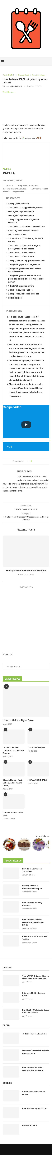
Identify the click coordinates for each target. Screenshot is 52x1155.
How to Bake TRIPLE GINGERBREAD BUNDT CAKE (33, 922)
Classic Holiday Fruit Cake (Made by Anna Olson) (12, 783)
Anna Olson (17, 86)
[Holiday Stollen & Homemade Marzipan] (26, 551)
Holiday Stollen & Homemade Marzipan (26, 570)
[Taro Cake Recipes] (38, 736)
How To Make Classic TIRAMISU (32, 870)
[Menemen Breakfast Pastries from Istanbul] (11, 1055)
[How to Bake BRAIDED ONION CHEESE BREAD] (11, 1072)
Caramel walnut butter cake (13, 813)
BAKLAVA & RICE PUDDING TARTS (35, 937)
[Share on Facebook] (34, 461)
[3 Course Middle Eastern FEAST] (11, 997)
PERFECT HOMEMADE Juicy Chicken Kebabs (35, 1011)
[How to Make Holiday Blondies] (11, 907)
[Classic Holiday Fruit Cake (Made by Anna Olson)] (14, 769)
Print (8, 169)
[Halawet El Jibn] (11, 1129)
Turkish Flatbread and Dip (34, 1034)
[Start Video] (26, 425)
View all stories (42, 836)
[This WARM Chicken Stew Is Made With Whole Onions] (11, 980)
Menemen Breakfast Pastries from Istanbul (35, 1052)
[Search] (49, 61)
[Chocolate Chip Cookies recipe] (11, 1095)
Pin (4, 169)
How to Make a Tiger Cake (18, 720)
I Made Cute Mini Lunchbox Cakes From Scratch (13, 750)
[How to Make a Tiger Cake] (26, 701)
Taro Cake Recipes (36, 748)
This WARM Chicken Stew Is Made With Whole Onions (35, 977)
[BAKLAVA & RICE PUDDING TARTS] (11, 941)
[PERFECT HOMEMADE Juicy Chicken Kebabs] (11, 1014)
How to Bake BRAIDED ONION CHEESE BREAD (33, 1069)
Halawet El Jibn (29, 1125)
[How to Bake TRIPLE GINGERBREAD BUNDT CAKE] (11, 923)
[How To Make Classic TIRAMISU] (11, 873)
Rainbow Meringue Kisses (34, 1108)
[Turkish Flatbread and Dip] (11, 1038)
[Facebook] (39, 61)
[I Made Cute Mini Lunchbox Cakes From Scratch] (14, 736)
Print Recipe (8, 92)
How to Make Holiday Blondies (32, 904)
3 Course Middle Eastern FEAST (33, 994)
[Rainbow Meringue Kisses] (11, 1112)
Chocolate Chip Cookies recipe (33, 1092)
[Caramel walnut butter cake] (14, 801)
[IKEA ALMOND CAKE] (38, 769)
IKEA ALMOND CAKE (37, 780)
